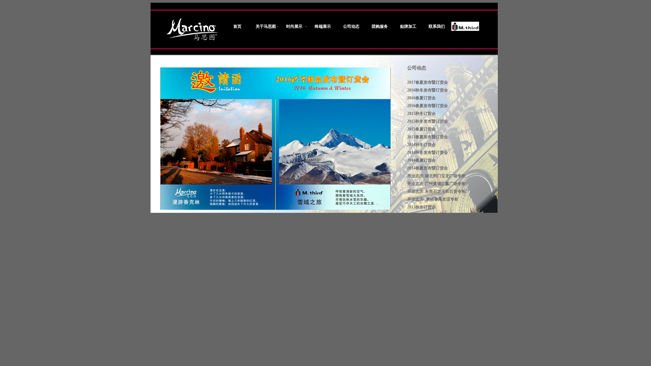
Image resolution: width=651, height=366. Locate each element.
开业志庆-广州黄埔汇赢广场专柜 (436, 183)
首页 (237, 26)
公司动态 (416, 67)
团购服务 (380, 26)
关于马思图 (266, 26)
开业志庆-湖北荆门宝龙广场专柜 (436, 176)
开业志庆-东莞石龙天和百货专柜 (436, 191)
